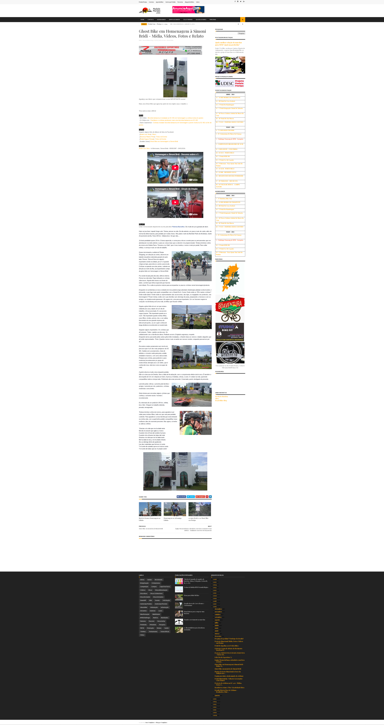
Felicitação (166, 600)
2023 (215, 587)
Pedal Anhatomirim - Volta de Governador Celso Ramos (228, 679)
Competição (144, 586)
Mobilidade (156, 614)
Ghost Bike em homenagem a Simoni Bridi (164, 141)
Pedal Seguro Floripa (147, 139)
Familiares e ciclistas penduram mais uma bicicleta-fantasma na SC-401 (174, 120)
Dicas (150, 590)
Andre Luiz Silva (144, 148)
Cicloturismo (187, 19)
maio (217, 628)
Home (142, 19)
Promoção (150, 628)
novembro (218, 612)
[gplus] (244, 2)
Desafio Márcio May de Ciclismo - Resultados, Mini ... (226, 691)
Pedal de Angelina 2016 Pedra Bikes (226, 646)
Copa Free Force (165, 586)
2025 (215, 582)
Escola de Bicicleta (221, 396)
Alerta (142, 580)
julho (217, 623)
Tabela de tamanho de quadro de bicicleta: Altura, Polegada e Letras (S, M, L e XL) (196, 581)
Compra (153, 586)
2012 (215, 707)
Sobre (198, 2)
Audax (150, 580)
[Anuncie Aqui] (188, 13)
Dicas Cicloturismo (156, 593)
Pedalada (143, 625)
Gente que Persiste (161, 604)
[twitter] (241, 2)
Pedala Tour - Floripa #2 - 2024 (157, 24)
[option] (192, 24)
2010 (215, 712)
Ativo (217, 398)
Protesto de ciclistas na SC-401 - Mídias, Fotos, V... (228, 684)
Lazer (160, 611)
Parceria (151, 621)
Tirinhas (143, 631)
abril (216, 631)
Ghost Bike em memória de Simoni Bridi (228, 669)
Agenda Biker (160, 2)
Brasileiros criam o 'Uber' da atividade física (229, 688)
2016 (215, 607)
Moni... (154, 134)
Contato (151, 2)
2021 (215, 593)
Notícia (155, 618)
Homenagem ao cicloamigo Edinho (173, 519)
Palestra (143, 621)
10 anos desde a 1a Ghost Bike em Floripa (198, 519)
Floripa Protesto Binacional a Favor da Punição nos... (228, 672)
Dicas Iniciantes (158, 597)
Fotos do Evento (161, 137)
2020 (215, 596)
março (217, 634)
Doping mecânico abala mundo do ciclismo (229, 676)
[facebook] (235, 2)
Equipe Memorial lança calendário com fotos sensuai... (230, 661)
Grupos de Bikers (174, 19)
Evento (144, 24)
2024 (215, 585)
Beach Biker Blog (221, 400)
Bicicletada (158, 580)
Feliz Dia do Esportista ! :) (223, 657)
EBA (150, 600)
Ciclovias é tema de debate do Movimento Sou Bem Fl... (228, 649)
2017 (215, 604)
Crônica (142, 590)
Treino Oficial (164, 631)
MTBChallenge (145, 618)
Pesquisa (162, 625)
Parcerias (180, 2)
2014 (215, 702)
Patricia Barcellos (178, 227)
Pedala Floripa (143, 2)
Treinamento (153, 631)
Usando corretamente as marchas (194, 620)
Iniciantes (143, 611)
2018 (215, 601)
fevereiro (218, 636)
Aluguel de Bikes (189, 2)
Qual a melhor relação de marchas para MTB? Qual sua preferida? (228, 43)
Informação (164, 607)
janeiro (217, 695)
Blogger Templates (161, 722)
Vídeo (142, 635)
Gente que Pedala (171, 2)
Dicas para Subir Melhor (191, 595)
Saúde (166, 628)
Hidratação (154, 607)
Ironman (152, 611)
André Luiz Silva (145, 134)
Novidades (164, 618)
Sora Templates (149, 722)
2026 (215, 579)
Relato (159, 628)
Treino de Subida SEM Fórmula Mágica (196, 587)
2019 (215, 598)
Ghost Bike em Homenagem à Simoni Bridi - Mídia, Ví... (229, 665)
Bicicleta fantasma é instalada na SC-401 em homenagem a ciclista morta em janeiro (175, 118)
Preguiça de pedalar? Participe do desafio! (229, 639)
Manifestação (144, 614)
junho (217, 625)
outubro (218, 614)
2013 (215, 704)
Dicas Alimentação (161, 590)
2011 (214, 710)
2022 (215, 590)
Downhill (143, 600)
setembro (218, 617)
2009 (215, 715)
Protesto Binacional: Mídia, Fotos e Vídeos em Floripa (229, 642)
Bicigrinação (144, 583)
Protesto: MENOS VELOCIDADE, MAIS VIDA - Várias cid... (230, 654)
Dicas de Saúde (145, 597)
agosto (217, 620)
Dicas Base (143, 593)
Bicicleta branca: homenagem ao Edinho (149, 519)
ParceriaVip (161, 621)
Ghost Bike (170, 40)
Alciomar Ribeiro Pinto (147, 137)
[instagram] (238, 2)
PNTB (142, 628)
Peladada (153, 625)
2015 (215, 699)
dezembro (218, 609)
